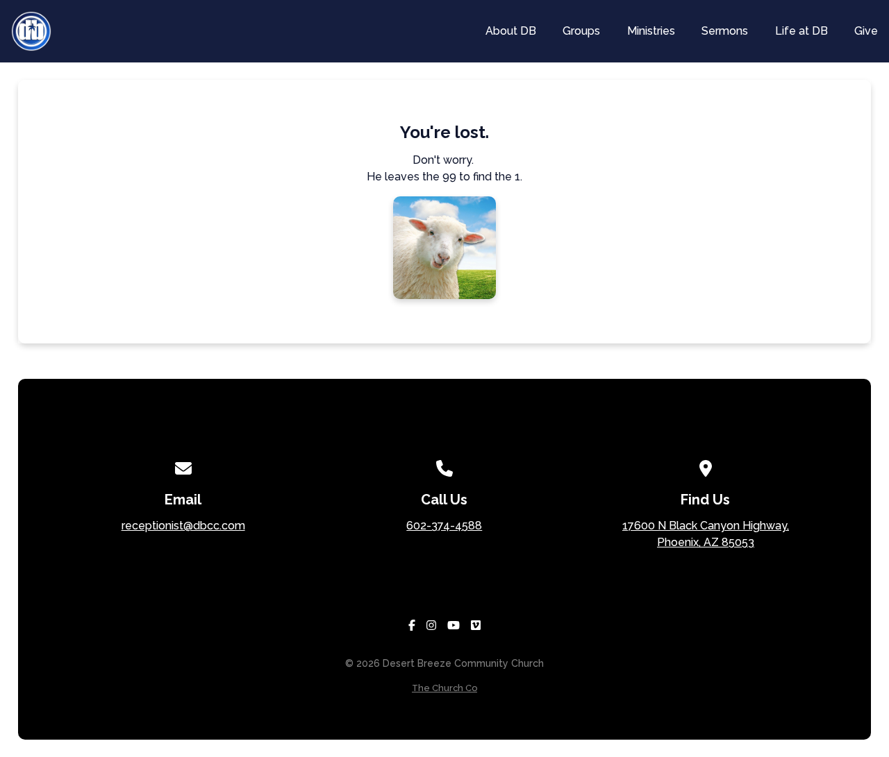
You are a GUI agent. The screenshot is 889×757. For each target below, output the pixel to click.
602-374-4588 (444, 525)
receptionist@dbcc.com (183, 525)
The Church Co (444, 688)
